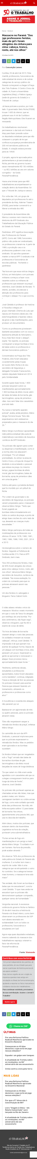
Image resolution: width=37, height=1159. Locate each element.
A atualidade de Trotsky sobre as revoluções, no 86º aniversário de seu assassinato (19, 1062)
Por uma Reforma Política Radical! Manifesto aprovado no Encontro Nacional (19, 1039)
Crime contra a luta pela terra (18, 1069)
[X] (28, 61)
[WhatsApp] (9, 61)
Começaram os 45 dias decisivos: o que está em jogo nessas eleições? (18, 1048)
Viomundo (30, 952)
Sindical (10, 31)
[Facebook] (4, 61)
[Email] (23, 61)
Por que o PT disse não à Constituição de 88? (16, 1101)
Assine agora (10, 1002)
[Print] (18, 61)
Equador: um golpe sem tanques (19, 1055)
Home (4, 31)
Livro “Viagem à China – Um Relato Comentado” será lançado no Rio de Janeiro (17, 1110)
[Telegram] (14, 61)
